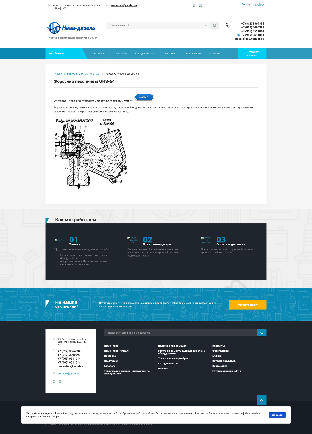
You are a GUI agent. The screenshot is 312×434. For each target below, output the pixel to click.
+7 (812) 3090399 (252, 27)
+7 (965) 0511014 (252, 31)
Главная (58, 73)
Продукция (71, 73)
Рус (262, 4)
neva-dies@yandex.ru (124, 5)
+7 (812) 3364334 (252, 23)
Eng (257, 4)
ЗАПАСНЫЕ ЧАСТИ (91, 73)
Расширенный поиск (214, 25)
